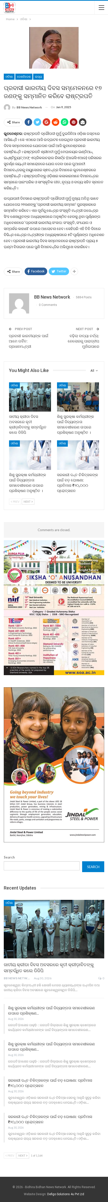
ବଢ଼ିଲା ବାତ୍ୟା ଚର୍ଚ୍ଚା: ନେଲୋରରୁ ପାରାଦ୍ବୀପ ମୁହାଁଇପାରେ (83, 341)
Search (9, 857)
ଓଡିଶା (9, 76)
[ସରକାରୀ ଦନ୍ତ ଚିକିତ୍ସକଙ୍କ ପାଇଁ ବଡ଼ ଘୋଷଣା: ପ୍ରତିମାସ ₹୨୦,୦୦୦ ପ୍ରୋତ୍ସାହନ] (78, 455)
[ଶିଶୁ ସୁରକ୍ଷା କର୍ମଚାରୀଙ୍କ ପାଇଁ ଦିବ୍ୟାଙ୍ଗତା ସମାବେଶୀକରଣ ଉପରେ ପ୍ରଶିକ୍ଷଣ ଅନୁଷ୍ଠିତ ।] (78, 397)
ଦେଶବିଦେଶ (24, 76)
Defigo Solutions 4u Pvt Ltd (65, 1194)
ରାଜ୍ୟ (38, 76)
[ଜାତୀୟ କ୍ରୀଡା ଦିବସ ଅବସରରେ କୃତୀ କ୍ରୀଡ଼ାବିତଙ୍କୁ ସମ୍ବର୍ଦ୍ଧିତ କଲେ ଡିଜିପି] (30, 397)
